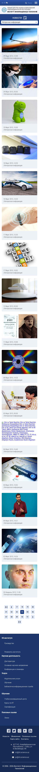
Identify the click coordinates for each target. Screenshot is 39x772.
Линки (6, 718)
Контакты (25, 739)
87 (6, 617)
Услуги (4, 673)
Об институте (7, 638)
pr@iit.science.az (22, 757)
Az (2, 3)
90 (22, 617)
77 (17, 607)
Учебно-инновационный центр (15, 699)
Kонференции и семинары (14, 669)
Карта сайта (14, 739)
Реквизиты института (12, 652)
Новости (6, 736)
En (5, 3)
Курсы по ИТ (9, 703)
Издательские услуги (12, 678)
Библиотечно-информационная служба (18, 686)
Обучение (7, 682)
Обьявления (15, 736)
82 (11, 612)
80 (33, 607)
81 (6, 612)
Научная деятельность (11, 656)
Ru (7, 3)
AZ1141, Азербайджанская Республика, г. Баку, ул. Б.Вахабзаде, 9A (24, 746)
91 (27, 617)
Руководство (9, 643)
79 (27, 607)
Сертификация (9, 707)
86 (33, 612)
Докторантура (9, 661)
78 (22, 607)
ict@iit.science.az (22, 752)
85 (27, 612)
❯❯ (19, 622)
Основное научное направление (16, 665)
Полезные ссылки (9, 712)
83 (17, 612)
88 (11, 617)
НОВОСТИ (17, 18)
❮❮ (6, 607)
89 (17, 617)
